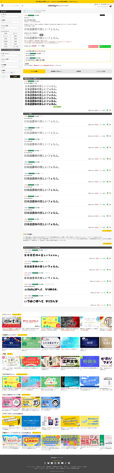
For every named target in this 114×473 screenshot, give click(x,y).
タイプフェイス (29, 10)
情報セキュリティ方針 (41, 466)
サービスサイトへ (36, 432)
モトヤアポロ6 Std (28, 221)
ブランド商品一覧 (107, 243)
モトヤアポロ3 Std (28, 152)
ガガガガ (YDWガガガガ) (29, 286)
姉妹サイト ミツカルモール (39, 468)
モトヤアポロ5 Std (28, 198)
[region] (67, 37)
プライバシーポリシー (31, 466)
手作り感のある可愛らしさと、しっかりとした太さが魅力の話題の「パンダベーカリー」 (57, 1)
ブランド (4, 14)
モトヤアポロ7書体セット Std (30, 83)
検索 (16, 76)
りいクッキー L (27, 275)
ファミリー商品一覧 (106, 230)
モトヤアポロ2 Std (30, 55)
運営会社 (85, 466)
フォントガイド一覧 (21, 334)
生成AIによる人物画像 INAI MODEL (73, 468)
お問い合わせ (79, 466)
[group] (11, 324)
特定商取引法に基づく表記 (57, 466)
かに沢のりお (47, 295)
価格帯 (3, 70)
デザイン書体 (35, 10)
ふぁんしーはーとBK (28, 297)
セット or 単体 (5, 59)
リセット (4, 76)
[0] (110, 7)
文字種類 (4, 64)
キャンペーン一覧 (16, 314)
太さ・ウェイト (5, 53)
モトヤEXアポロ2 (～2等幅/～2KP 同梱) (35, 60)
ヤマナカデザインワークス (49, 284)
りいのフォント (47, 261)
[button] (1, 1)
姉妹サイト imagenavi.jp (50, 468)
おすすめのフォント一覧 (21, 374)
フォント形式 (5, 25)
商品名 (3, 20)
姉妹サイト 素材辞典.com (60, 468)
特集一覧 (9, 353)
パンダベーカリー (28, 252)
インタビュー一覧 (25, 394)
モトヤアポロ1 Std (28, 118)
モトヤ (32, 12)
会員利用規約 (48, 466)
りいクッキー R (27, 263)
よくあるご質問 (73, 466)
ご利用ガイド (66, 466)
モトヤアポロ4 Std (28, 175)
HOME (24, 10)
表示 (41, 34)
